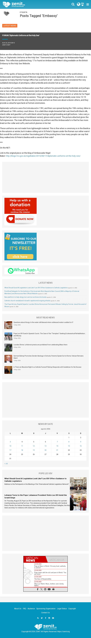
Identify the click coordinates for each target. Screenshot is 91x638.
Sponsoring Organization (45, 609)
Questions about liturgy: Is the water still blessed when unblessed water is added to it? (43, 322)
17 (10, 450)
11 (22, 446)
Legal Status (62, 609)
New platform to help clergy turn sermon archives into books (25, 297)
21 (57, 450)
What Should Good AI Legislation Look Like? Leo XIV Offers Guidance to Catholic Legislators (36, 288)
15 (69, 446)
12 (34, 446)
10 (10, 446)
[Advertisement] (45, 177)
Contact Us (45, 613)
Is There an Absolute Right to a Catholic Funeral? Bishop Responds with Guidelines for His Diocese (47, 367)
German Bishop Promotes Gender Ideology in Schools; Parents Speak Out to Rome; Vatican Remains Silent (48, 357)
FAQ (24, 609)
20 (45, 450)
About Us (17, 609)
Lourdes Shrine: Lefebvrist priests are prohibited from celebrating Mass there (40, 345)
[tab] (35, 559)
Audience (31, 609)
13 (45, 446)
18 (22, 450)
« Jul (6, 463)
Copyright (72, 609)
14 (57, 446)
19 (34, 450)
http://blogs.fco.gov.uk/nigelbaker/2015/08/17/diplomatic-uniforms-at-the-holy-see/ (43, 156)
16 (81, 446)
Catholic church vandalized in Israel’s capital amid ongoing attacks (27, 301)
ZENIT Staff (6, 45)
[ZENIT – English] (25, 4)
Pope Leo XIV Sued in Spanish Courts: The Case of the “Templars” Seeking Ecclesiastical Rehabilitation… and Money (50, 335)
